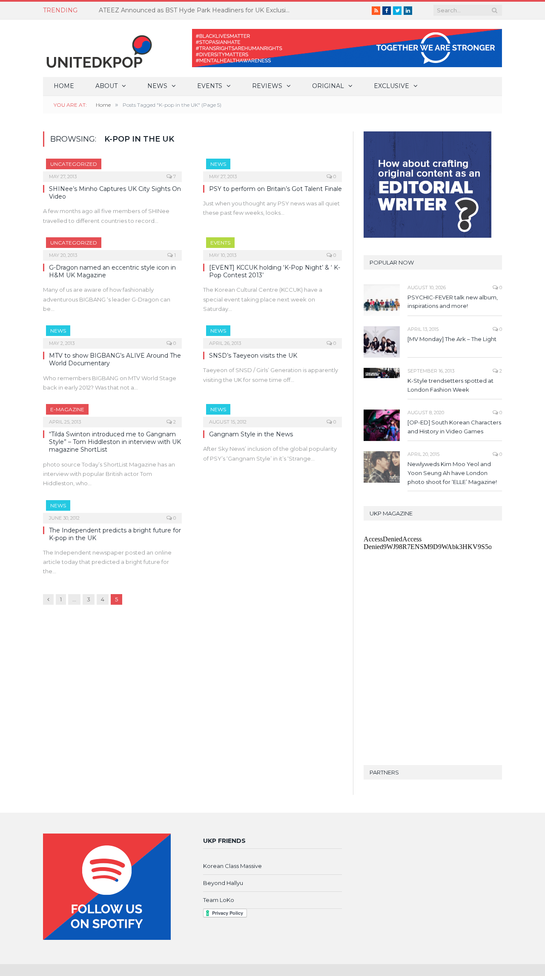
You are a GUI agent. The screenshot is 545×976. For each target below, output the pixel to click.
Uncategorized (73, 164)
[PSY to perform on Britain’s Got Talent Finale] (272, 167)
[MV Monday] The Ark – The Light (451, 339)
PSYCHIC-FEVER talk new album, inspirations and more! (452, 302)
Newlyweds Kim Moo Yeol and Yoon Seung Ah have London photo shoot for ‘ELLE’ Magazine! (452, 473)
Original (328, 86)
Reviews (267, 86)
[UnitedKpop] (98, 48)
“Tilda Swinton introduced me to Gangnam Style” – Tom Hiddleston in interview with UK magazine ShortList (115, 441)
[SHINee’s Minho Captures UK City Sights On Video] (112, 167)
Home (64, 86)
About (106, 86)
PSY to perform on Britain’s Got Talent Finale (275, 189)
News (157, 86)
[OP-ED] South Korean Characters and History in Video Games (454, 427)
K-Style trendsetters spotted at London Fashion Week (450, 385)
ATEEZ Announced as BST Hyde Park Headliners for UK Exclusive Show (197, 10)
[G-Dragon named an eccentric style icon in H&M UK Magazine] (112, 246)
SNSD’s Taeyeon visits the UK (253, 355)
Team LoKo (218, 899)
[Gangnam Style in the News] (272, 413)
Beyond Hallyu (223, 882)
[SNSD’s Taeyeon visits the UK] (272, 334)
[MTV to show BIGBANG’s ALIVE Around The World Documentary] (112, 334)
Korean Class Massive (232, 865)
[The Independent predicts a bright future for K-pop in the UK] (112, 509)
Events (209, 86)
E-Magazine (67, 409)
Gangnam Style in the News (251, 434)
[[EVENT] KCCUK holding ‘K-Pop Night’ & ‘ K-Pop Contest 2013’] (272, 246)
